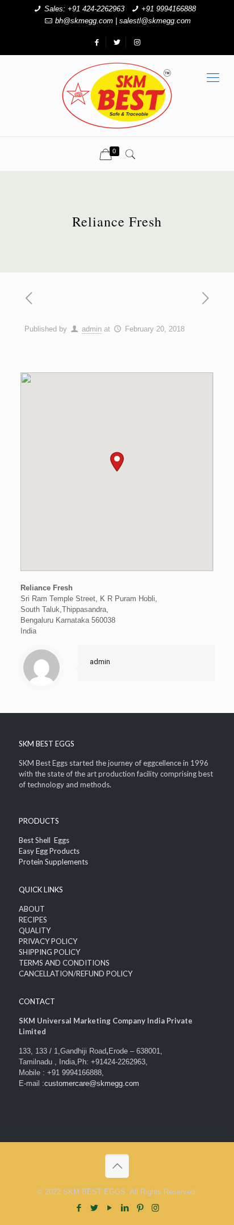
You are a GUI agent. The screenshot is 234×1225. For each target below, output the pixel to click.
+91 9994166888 (168, 9)
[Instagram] (155, 1208)
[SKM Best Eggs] (117, 96)
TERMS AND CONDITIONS (64, 962)
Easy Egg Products (49, 850)
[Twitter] (94, 1208)
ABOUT (32, 908)
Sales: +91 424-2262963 (84, 9)
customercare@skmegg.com (91, 1083)
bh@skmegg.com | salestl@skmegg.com (123, 20)
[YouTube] (109, 1208)
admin (92, 329)
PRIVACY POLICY (48, 941)
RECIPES (33, 919)
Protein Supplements (53, 861)
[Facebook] (79, 1208)
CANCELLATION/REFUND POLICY (75, 973)
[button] (117, 461)
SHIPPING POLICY (49, 951)
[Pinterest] (140, 1208)
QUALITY (35, 930)
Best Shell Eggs (44, 840)
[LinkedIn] (125, 1208)
